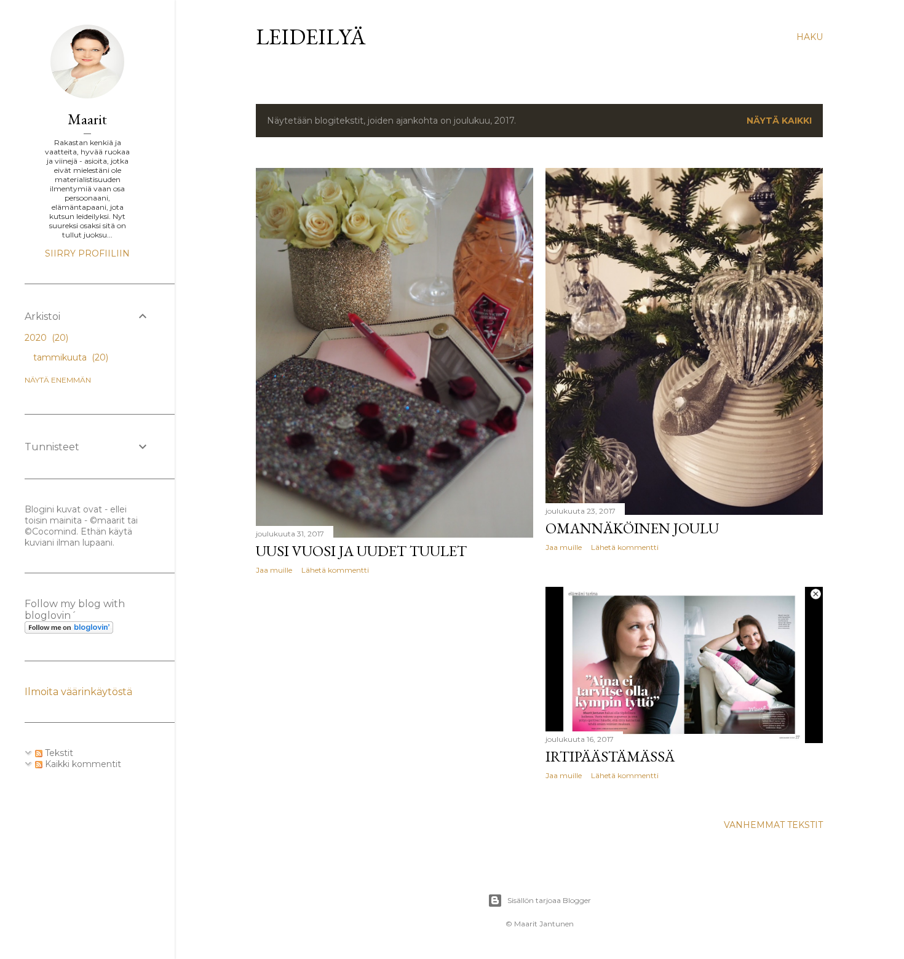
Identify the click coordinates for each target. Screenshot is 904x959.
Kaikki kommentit (81, 764)
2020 (45, 337)
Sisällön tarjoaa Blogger (549, 900)
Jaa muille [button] (274, 570)
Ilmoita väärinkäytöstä (78, 692)
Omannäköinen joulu (632, 528)
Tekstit (57, 752)
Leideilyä (311, 36)
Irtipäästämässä (610, 756)
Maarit (87, 119)
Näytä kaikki (779, 120)
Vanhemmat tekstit (773, 824)
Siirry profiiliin (87, 253)
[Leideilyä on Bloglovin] (69, 630)
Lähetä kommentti (335, 570)
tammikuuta (69, 357)
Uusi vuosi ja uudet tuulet (361, 550)
